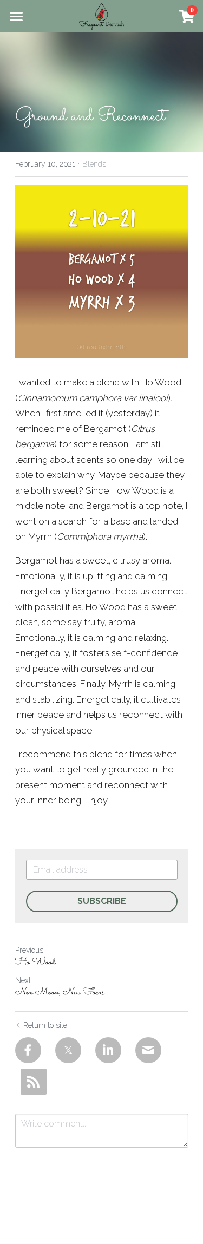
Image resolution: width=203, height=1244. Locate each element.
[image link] (101, 15)
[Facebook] (28, 1050)
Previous (29, 950)
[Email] (148, 1050)
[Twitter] (68, 1050)
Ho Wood (35, 963)
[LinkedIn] (108, 1050)
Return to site (45, 1025)
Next (23, 980)
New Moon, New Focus (59, 993)
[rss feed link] (34, 1082)
